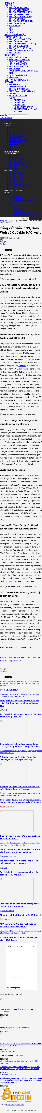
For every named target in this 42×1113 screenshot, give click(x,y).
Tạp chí (8, 5)
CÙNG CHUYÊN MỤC (9, 690)
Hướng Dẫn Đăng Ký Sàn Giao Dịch (23, 72)
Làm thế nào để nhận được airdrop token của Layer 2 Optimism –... (20, 905)
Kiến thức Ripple (17, 62)
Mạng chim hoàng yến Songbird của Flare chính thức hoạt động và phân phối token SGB (19, 703)
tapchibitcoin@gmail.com (15, 1105)
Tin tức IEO (19, 104)
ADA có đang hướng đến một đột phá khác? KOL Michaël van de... (18, 925)
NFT (11, 30)
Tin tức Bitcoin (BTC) (19, 10)
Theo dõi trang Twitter (9, 657)
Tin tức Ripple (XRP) (19, 14)
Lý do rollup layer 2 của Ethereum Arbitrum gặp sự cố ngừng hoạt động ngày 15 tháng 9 (20, 801)
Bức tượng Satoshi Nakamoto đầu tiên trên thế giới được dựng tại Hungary (20, 787)
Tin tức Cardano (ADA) (20, 16)
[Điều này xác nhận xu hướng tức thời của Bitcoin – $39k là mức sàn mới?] (17, 832)
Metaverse (14, 25)
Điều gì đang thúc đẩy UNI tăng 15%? (14, 1028)
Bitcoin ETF (14, 84)
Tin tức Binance (17, 19)
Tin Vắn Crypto (12, 37)
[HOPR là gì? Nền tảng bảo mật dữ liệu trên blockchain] (5, 1005)
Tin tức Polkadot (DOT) (21, 21)
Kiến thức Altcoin (18, 64)
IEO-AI (12, 98)
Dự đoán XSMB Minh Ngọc (19, 1110)
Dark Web (22, 261)
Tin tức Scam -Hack (19, 7)
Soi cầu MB (32, 1110)
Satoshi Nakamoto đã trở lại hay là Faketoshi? (23, 681)
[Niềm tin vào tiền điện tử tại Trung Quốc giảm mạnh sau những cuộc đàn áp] (21, 753)
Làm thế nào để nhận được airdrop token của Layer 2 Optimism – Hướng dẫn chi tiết (20, 745)
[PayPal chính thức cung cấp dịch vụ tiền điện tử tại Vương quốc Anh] (3, 710)
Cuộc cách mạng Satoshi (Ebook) (22, 92)
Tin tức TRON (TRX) (18, 41)
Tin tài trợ (14, 68)
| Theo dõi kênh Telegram (29, 657)
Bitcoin (8, 82)
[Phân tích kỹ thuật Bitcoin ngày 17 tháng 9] (7, 911)
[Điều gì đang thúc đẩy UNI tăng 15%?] (5, 1024)
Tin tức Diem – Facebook (21, 50)
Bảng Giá (9, 3)
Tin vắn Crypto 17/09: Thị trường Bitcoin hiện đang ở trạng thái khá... (19, 862)
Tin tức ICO (19, 100)
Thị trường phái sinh (19, 89)
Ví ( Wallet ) (15, 77)
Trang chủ (3, 221)
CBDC (11, 32)
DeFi (11, 28)
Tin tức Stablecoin (19, 46)
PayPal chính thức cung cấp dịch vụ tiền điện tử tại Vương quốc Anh (21, 715)
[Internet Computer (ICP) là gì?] (7, 1052)
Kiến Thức (9, 55)
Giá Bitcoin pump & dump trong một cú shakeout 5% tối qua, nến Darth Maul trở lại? (21, 1045)
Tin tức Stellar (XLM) (20, 48)
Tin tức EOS (15, 53)
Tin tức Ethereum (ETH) (21, 12)
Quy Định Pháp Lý (17, 87)
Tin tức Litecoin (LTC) (20, 39)
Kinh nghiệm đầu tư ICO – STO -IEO (26, 110)
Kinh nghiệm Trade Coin (17, 79)
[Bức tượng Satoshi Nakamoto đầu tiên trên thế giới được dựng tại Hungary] (13, 782)
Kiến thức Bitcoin (18, 57)
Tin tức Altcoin (17, 23)
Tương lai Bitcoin (18, 96)
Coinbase (22, 366)
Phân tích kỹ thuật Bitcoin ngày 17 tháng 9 (20, 915)
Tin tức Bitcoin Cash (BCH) (22, 44)
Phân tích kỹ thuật (15, 34)
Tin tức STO (19, 102)
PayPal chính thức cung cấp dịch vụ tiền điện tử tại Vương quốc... (19, 873)
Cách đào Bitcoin (18, 75)
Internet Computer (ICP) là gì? (12, 1055)
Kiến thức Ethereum (19, 59)
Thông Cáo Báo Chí (18, 66)
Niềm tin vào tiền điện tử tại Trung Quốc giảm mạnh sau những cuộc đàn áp (18, 758)
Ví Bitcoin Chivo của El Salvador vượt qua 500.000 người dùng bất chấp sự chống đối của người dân (20, 1068)
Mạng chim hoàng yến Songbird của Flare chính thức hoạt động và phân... (20, 850)
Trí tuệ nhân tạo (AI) (23, 107)
